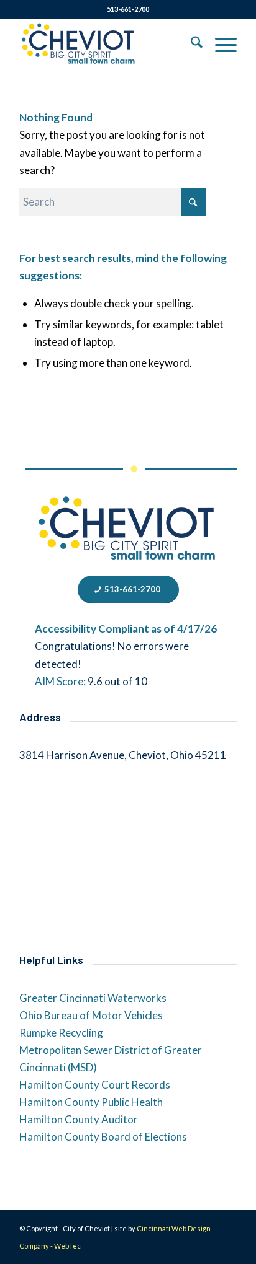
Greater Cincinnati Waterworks (93, 997)
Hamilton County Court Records (94, 1084)
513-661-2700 (128, 9)
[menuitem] (190, 44)
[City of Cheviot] (106, 44)
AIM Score (59, 681)
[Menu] (220, 44)
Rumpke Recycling (61, 1032)
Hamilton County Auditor (78, 1119)
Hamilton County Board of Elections (103, 1136)
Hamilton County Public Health (91, 1101)
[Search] (190, 44)
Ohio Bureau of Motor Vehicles (91, 1015)
